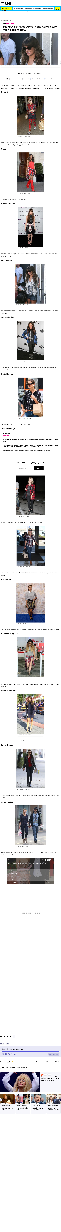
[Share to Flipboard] (36, 79)
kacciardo (21, 73)
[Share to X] (25, 79)
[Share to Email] (49, 79)
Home (3, 20)
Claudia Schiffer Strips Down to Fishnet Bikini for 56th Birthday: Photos (27, 450)
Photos (8, 20)
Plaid (12, 20)
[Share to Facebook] (15, 79)
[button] (3, 3)
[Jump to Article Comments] (7, 79)
